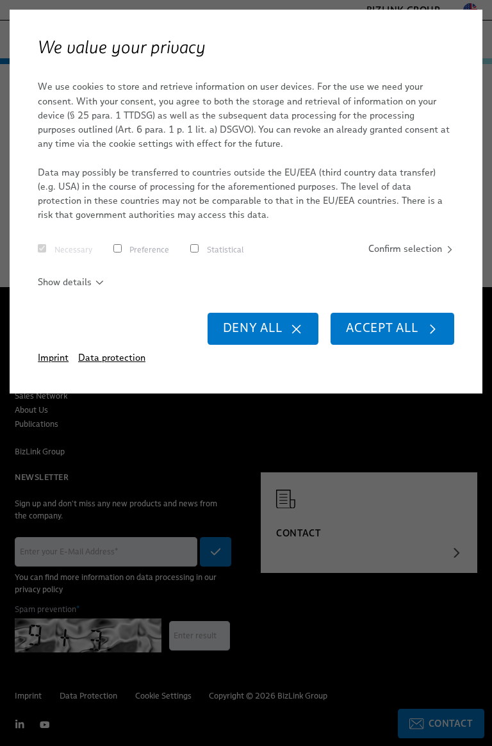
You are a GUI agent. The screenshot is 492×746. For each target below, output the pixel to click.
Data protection (111, 357)
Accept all (382, 327)
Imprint (53, 357)
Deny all (253, 327)
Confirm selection (405, 248)
